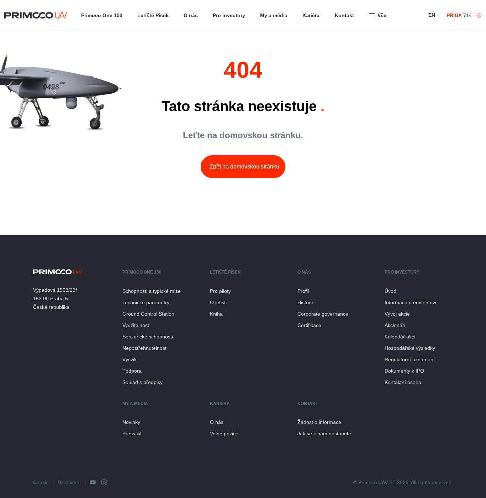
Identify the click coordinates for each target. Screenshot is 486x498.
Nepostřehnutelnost (144, 348)
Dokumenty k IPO (404, 371)
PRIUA (454, 15)
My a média (273, 15)
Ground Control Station (148, 314)
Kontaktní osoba (403, 382)
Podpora (132, 371)
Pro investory (229, 15)
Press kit (132, 433)
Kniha (216, 314)
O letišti (218, 302)
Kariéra (310, 15)
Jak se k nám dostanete (324, 433)
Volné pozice (224, 433)
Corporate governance (322, 314)
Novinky (131, 422)
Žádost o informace (319, 422)
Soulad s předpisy (142, 382)
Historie (306, 302)
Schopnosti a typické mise (151, 291)
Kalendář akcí (400, 336)
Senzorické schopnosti (147, 336)
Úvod (390, 291)
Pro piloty (220, 291)
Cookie (41, 482)
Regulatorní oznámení (410, 359)
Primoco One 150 (101, 15)
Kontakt (344, 15)
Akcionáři (395, 325)
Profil (303, 291)
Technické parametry (145, 302)
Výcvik (129, 359)
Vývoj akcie (397, 314)
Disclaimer (69, 482)
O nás (191, 15)
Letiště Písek (153, 15)
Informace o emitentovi (410, 302)
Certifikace (309, 325)
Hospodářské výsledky (410, 348)
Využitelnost (135, 325)
